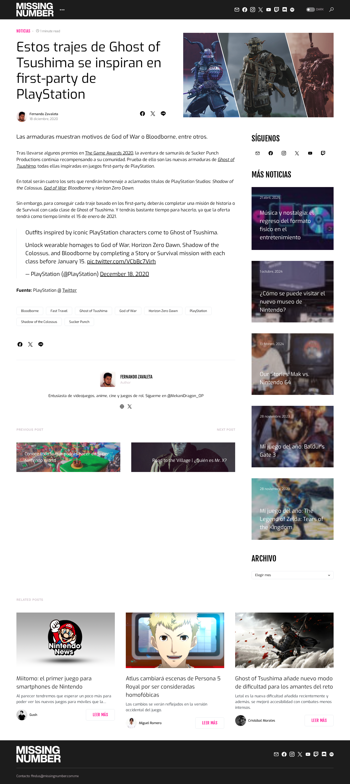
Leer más (100, 714)
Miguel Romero (150, 723)
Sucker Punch (79, 322)
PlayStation (198, 311)
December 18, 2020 (124, 274)
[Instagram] (252, 9)
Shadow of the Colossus (39, 322)
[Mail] (236, 9)
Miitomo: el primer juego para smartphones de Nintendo (54, 682)
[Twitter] (260, 9)
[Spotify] (292, 9)
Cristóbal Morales (261, 720)
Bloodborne (30, 311)
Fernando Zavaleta (44, 114)
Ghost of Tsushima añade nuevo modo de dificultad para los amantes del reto (284, 682)
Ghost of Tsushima (93, 311)
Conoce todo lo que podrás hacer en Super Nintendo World (67, 457)
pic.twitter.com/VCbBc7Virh (121, 261)
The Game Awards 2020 (109, 153)
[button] (314, 9)
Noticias (23, 31)
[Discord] (284, 9)
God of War (55, 188)
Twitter (69, 290)
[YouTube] (268, 9)
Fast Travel (59, 311)
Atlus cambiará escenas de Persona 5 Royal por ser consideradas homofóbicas (173, 687)
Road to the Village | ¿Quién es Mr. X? (189, 460)
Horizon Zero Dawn (163, 311)
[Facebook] (244, 9)
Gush (33, 715)
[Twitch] (276, 9)
